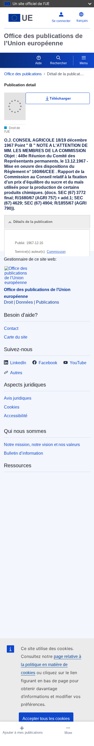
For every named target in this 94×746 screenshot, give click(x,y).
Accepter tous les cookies (46, 718)
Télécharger (60, 98)
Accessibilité (15, 416)
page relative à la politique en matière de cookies (51, 664)
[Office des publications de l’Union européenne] (20, 18)
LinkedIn (18, 363)
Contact (11, 328)
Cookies (11, 407)
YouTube (78, 363)
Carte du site (15, 337)
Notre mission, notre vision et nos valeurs (42, 444)
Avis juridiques (17, 398)
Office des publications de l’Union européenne (43, 39)
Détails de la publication (32, 222)
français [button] (82, 21)
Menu (84, 63)
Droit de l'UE (12, 129)
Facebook (48, 363)
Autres (16, 373)
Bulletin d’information (23, 453)
